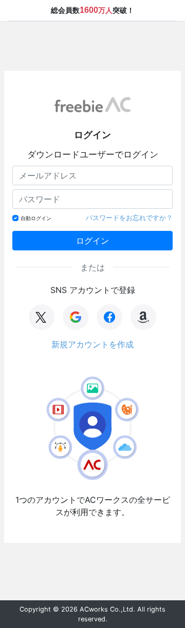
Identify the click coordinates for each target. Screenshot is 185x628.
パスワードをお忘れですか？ (129, 217)
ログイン (92, 240)
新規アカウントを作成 (92, 344)
